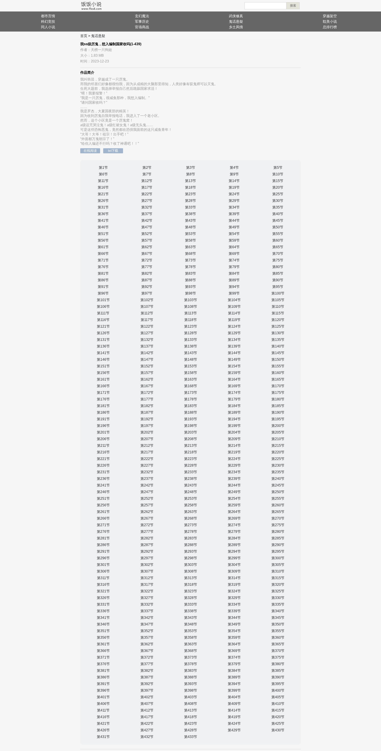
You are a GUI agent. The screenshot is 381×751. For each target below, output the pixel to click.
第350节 (277, 624)
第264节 (234, 512)
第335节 (277, 604)
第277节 (146, 531)
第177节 (146, 399)
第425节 (277, 723)
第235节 (277, 472)
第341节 (103, 618)
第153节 (190, 366)
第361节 (103, 644)
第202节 (146, 432)
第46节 (103, 227)
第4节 (234, 167)
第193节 (190, 419)
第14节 (234, 181)
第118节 (190, 320)
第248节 (190, 492)
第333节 (190, 604)
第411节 (103, 710)
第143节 (190, 353)
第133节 (190, 340)
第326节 (103, 598)
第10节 (277, 174)
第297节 (146, 558)
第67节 (146, 253)
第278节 (190, 531)
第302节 (146, 565)
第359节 (234, 637)
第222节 (146, 459)
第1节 (103, 167)
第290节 (277, 545)
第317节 (146, 584)
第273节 (190, 525)
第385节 (277, 670)
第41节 (103, 220)
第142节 (146, 353)
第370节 (277, 651)
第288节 (190, 545)
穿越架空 (330, 16)
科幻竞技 (48, 21)
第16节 (103, 187)
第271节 (103, 525)
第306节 (103, 571)
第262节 (146, 512)
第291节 (103, 551)
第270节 (277, 518)
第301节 (103, 565)
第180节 (277, 399)
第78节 (190, 267)
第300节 (277, 558)
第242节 (146, 485)
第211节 (103, 445)
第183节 (190, 406)
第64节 (234, 247)
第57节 (146, 240)
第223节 (190, 459)
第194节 (234, 419)
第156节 (103, 373)
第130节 (277, 333)
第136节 (103, 346)
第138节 (190, 346)
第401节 (103, 697)
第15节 (277, 181)
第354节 (234, 631)
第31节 (103, 207)
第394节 (234, 684)
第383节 (190, 670)
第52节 (146, 234)
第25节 (277, 194)
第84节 (234, 273)
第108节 (190, 306)
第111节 (103, 313)
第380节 (277, 664)
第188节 (190, 412)
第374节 (234, 657)
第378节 (190, 664)
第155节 (277, 366)
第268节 (190, 518)
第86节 (103, 280)
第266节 (103, 518)
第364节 (234, 644)
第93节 (190, 287)
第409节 (234, 704)
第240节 (277, 479)
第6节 (103, 174)
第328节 (190, 598)
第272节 (146, 525)
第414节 (234, 710)
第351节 (103, 631)
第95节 (277, 287)
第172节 (146, 392)
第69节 (234, 253)
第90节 (277, 280)
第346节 (103, 624)
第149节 (234, 359)
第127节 (146, 333)
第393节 (190, 684)
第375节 (277, 657)
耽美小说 (330, 21)
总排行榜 (330, 27)
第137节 (146, 346)
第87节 (146, 280)
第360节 (277, 637)
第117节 (147, 320)
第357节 (146, 637)
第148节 (190, 359)
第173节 (190, 392)
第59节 (234, 240)
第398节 (190, 690)
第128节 (190, 333)
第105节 (277, 300)
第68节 (190, 253)
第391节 (103, 684)
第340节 (277, 611)
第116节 (103, 320)
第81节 (103, 273)
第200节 (277, 426)
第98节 (190, 293)
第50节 (277, 227)
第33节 (190, 207)
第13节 (190, 181)
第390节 (277, 677)
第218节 (190, 452)
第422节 (146, 723)
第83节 (190, 273)
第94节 (234, 287)
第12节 (146, 181)
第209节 (234, 439)
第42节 (146, 220)
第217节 (146, 452)
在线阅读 (90, 150)
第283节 (190, 538)
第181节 (103, 406)
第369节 (234, 651)
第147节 (146, 359)
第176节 (103, 399)
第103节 (190, 300)
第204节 (234, 432)
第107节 (146, 306)
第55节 (277, 234)
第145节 (277, 353)
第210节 (277, 439)
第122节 (146, 326)
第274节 (234, 525)
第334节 (234, 604)
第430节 (277, 730)
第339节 (234, 611)
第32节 (146, 207)
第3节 (190, 167)
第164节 (234, 379)
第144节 (234, 353)
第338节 (190, 611)
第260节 (277, 505)
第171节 (103, 392)
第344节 (234, 618)
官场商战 (142, 27)
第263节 (190, 512)
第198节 (190, 426)
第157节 (146, 373)
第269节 (234, 518)
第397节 (146, 690)
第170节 (277, 386)
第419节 (234, 717)
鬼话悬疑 (236, 21)
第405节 (277, 697)
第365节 (277, 644)
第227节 (146, 465)
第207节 (146, 439)
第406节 (103, 704)
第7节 (146, 174)
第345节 (277, 618)
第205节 (277, 432)
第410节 (277, 704)
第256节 (103, 505)
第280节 (277, 531)
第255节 (277, 498)
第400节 (277, 690)
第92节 (146, 287)
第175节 (277, 392)
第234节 (234, 472)
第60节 (277, 240)
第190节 (277, 412)
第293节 (190, 551)
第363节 (190, 644)
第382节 (146, 670)
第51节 (103, 234)
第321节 (103, 591)
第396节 (103, 690)
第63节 (190, 247)
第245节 (277, 485)
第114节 (234, 313)
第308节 (190, 571)
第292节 (146, 551)
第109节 (234, 306)
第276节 (103, 531)
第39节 (234, 214)
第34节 (234, 207)
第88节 (190, 280)
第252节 (146, 498)
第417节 (146, 717)
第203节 (190, 432)
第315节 (277, 578)
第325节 (277, 591)
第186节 (103, 412)
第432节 (146, 737)
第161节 (103, 379)
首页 (83, 36)
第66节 (103, 253)
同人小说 (48, 27)
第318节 (190, 584)
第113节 (190, 313)
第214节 (234, 445)
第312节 (146, 578)
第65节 (277, 247)
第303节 (190, 565)
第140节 (277, 346)
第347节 (146, 624)
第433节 (190, 737)
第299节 (234, 558)
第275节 (277, 525)
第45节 (277, 220)
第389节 (234, 677)
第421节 (103, 723)
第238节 (190, 479)
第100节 (277, 293)
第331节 (103, 604)
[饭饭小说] (91, 5)
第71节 (103, 260)
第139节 (234, 346)
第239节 (234, 479)
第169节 (234, 386)
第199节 (234, 426)
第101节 (103, 300)
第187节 (146, 412)
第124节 (234, 326)
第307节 (146, 571)
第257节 (146, 505)
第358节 (190, 637)
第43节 (190, 220)
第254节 (234, 498)
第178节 (190, 399)
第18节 (190, 187)
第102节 (146, 300)
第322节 (146, 591)
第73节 (190, 260)
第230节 (277, 465)
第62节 (146, 247)
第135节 (277, 340)
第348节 (190, 624)
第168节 (190, 386)
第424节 (234, 723)
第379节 (234, 664)
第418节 (190, 717)
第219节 (234, 452)
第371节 (103, 657)
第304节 (234, 565)
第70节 (277, 253)
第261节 (103, 512)
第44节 (234, 220)
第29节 (234, 201)
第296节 (103, 558)
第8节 (190, 174)
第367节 (146, 651)
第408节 (190, 704)
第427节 (146, 730)
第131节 (103, 340)
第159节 (234, 373)
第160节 (277, 373)
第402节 (146, 697)
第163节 (190, 379)
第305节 (277, 565)
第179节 (234, 399)
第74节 (234, 260)
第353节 (190, 631)
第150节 (277, 359)
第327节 (146, 598)
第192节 (146, 419)
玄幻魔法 (142, 16)
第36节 (103, 214)
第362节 (146, 644)
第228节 (190, 465)
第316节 (103, 584)
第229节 (234, 465)
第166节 (103, 386)
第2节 (146, 167)
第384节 (234, 670)
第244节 (234, 485)
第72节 (146, 260)
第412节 (146, 710)
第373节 (190, 657)
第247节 (146, 492)
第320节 (277, 584)
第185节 (277, 406)
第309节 (234, 571)
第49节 (234, 227)
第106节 (103, 306)
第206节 (103, 439)
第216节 (103, 452)
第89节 (234, 280)
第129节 (234, 333)
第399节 (234, 690)
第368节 (190, 651)
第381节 (103, 670)
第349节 (234, 624)
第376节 (103, 664)
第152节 (146, 366)
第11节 (103, 181)
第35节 (277, 207)
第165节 (277, 379)
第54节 (234, 234)
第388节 (190, 677)
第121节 (103, 326)
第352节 (146, 631)
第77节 (146, 267)
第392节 (146, 684)
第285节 (277, 538)
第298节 (190, 558)
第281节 (103, 538)
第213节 (190, 445)
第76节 (103, 267)
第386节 (103, 677)
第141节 (103, 353)
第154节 (234, 366)
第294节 (234, 551)
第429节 (234, 730)
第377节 (146, 664)
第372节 (146, 657)
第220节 (277, 452)
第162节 (146, 379)
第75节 (277, 260)
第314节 (234, 578)
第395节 (277, 684)
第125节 (277, 326)
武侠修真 (236, 16)
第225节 (277, 459)
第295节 (277, 551)
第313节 (190, 578)
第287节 (146, 545)
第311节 (103, 578)
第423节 (190, 723)
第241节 (103, 485)
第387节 (146, 677)
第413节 (190, 710)
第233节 (190, 472)
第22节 (146, 194)
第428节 (190, 730)
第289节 (234, 545)
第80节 (277, 267)
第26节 (103, 201)
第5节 (277, 167)
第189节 (234, 412)
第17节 (146, 187)
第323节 (190, 591)
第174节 (234, 392)
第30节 (277, 201)
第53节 (190, 234)
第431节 (103, 737)
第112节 (147, 313)
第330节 (277, 598)
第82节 (146, 273)
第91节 (103, 287)
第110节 (278, 306)
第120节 (277, 320)
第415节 (277, 710)
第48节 (190, 227)
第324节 (234, 591)
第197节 (146, 426)
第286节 (103, 545)
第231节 (103, 472)
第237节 (146, 479)
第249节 (234, 492)
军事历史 (142, 21)
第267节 (146, 518)
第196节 (103, 426)
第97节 (146, 293)
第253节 (190, 498)
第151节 (103, 366)
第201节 (103, 432)
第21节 (103, 194)
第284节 (234, 538)
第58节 (190, 240)
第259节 (234, 505)
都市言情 (48, 16)
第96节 (103, 293)
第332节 (146, 604)
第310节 (277, 571)
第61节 (103, 247)
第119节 (234, 320)
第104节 (234, 300)
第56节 (103, 240)
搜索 (293, 5)
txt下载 (113, 150)
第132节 (146, 340)
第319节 (234, 584)
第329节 (234, 598)
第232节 (146, 472)
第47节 (146, 227)
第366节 (103, 651)
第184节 (234, 406)
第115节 (278, 313)
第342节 (146, 618)
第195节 (277, 419)
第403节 (190, 697)
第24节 (234, 194)
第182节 (146, 406)
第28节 (190, 201)
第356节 (103, 637)
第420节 (277, 717)
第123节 (190, 326)
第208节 (190, 439)
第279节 (234, 531)
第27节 (146, 201)
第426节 (103, 730)
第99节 (234, 293)
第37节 (146, 214)
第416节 (103, 717)
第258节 (190, 505)
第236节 (103, 479)
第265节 (277, 512)
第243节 (190, 485)
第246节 (103, 492)
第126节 (103, 333)
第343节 (190, 618)
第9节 (234, 174)
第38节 (190, 214)
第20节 (277, 187)
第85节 (277, 273)
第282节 (146, 538)
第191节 (103, 419)
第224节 (234, 459)
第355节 (277, 631)
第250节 (277, 492)
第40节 (277, 214)
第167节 (146, 386)
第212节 (146, 445)
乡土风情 (236, 27)
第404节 (234, 697)
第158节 (190, 373)
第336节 (103, 611)
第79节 (234, 267)
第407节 (146, 704)
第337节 (146, 611)
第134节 (234, 340)
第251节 (103, 498)
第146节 (103, 359)
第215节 (277, 445)
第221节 (103, 459)
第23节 (190, 194)
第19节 (234, 187)
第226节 (103, 465)
